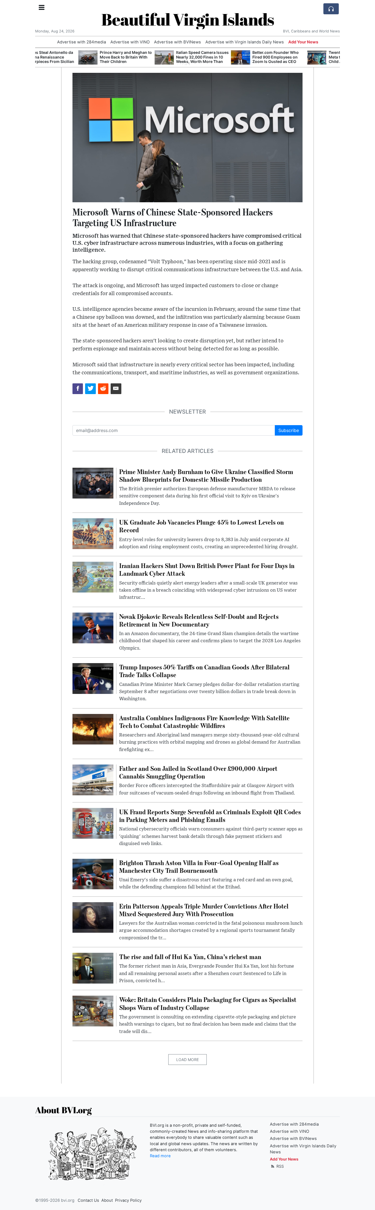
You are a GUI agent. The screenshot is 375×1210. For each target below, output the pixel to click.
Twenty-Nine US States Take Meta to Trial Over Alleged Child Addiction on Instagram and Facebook (312, 59)
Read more (160, 1155)
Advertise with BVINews (177, 42)
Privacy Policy (128, 1200)
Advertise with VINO (130, 42)
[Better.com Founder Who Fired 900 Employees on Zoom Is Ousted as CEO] (197, 57)
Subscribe (288, 430)
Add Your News (303, 42)
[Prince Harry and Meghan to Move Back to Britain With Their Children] (44, 57)
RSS (279, 1166)
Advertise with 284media (81, 42)
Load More (187, 1059)
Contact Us (88, 1200)
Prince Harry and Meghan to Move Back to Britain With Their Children (83, 57)
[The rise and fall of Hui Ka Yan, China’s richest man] (92, 967)
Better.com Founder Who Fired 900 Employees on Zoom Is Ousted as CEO (232, 57)
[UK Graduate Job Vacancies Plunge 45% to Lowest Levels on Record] (92, 533)
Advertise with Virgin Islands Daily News (244, 42)
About (107, 1200)
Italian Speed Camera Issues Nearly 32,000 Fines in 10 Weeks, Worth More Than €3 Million (159, 59)
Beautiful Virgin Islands (187, 19)
